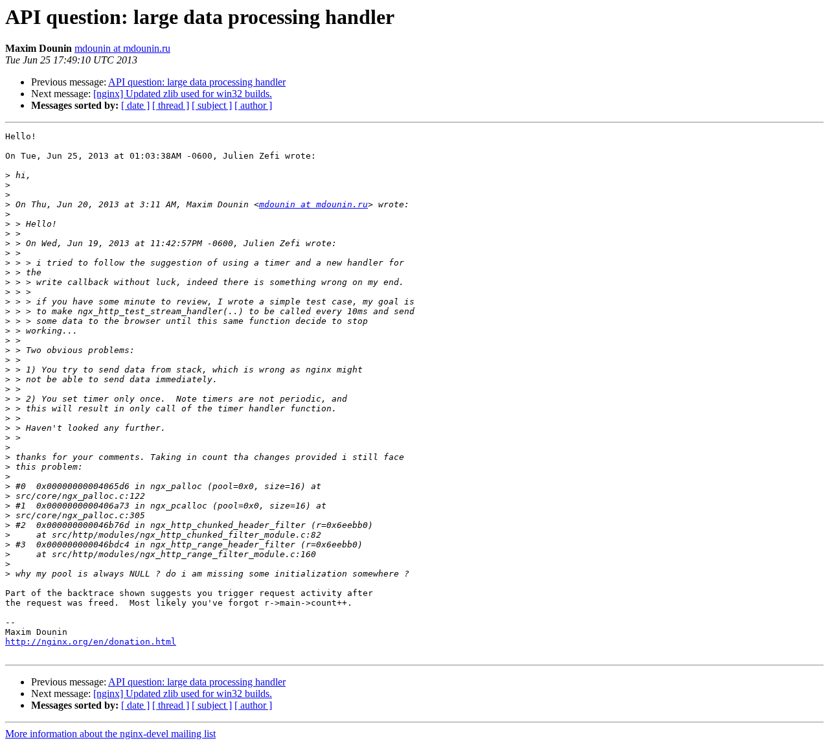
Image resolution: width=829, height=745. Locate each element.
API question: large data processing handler (197, 81)
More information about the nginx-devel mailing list (110, 733)
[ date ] (135, 105)
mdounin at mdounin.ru (122, 48)
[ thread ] (170, 105)
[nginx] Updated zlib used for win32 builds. (182, 93)
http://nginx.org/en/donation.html (90, 642)
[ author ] (253, 105)
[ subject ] (212, 105)
